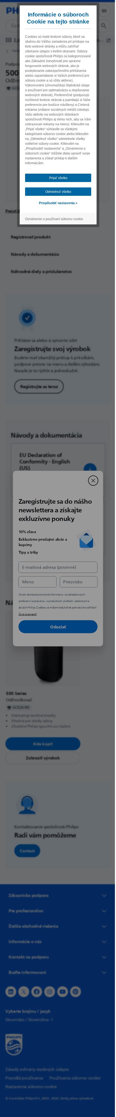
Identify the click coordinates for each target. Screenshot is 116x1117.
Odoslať (56, 627)
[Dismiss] (91, 480)
